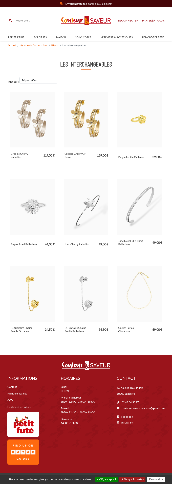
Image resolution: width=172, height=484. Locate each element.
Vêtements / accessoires (117, 37)
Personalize (156, 479)
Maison (61, 37)
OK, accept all (107, 479)
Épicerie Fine (16, 37)
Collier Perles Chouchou (126, 329)
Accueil (11, 45)
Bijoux (55, 45)
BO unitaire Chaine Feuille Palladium (75, 329)
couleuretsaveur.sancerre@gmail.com (143, 408)
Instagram (127, 422)
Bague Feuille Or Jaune (131, 157)
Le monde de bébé (153, 37)
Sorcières (40, 37)
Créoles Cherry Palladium (19, 155)
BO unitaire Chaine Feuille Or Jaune (21, 329)
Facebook (127, 416)
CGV (10, 400)
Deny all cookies (133, 479)
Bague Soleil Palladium (24, 244)
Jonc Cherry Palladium (77, 244)
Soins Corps (83, 37)
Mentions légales (17, 393)
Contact (12, 386)
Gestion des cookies (19, 406)
